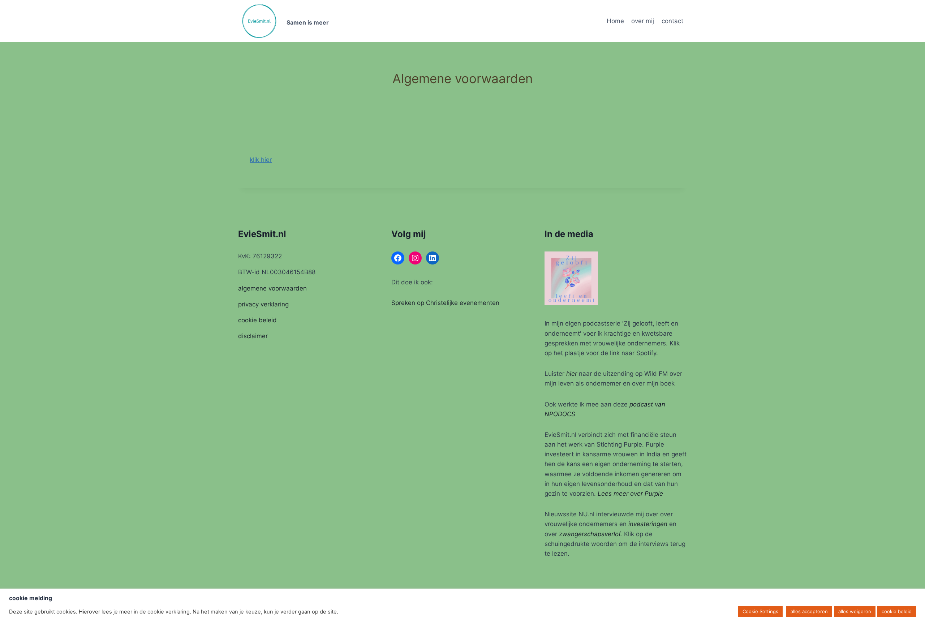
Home (615, 21)
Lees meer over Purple (630, 493)
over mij (642, 21)
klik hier (261, 159)
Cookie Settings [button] (760, 611)
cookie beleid (257, 320)
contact (672, 21)
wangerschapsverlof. (592, 534)
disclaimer (253, 336)
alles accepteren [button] (809, 611)
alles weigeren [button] (854, 611)
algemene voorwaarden (272, 288)
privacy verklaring (263, 304)
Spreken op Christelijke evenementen (445, 302)
